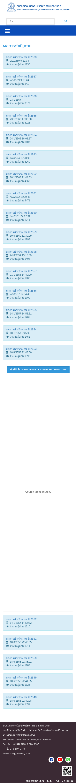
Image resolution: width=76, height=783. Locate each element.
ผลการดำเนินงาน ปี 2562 (21, 173)
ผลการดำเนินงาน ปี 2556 (21, 290)
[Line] (68, 760)
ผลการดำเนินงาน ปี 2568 (21, 57)
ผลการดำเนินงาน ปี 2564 (21, 135)
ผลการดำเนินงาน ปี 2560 (21, 212)
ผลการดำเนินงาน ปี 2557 (21, 271)
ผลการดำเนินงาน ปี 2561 (21, 193)
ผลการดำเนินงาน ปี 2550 (21, 658)
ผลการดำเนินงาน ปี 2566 (21, 96)
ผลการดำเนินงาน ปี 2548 (21, 697)
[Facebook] (51, 760)
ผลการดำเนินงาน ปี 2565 (21, 115)
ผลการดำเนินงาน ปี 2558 (21, 251)
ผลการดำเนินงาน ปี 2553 (21, 348)
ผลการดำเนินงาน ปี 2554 (21, 329)
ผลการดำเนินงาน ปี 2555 (21, 310)
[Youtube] (60, 760)
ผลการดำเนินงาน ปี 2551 (21, 638)
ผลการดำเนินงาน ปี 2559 (21, 232)
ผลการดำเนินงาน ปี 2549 (21, 677)
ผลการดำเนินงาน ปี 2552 (21, 619)
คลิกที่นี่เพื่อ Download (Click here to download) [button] (38, 369)
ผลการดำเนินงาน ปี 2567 (21, 76)
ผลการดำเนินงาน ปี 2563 (21, 154)
